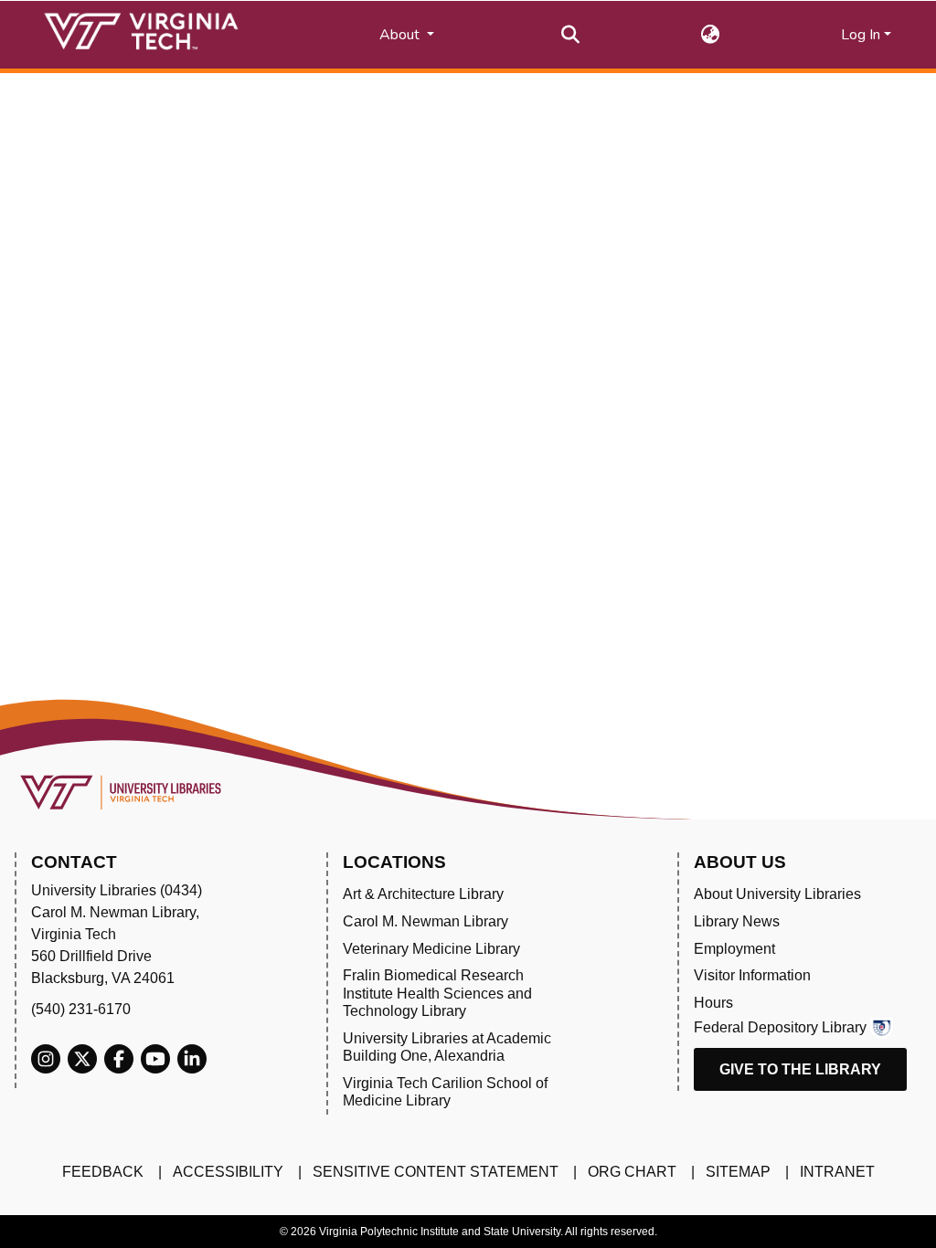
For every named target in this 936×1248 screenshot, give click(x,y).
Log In (860, 35)
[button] (710, 35)
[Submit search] (570, 35)
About (401, 35)
